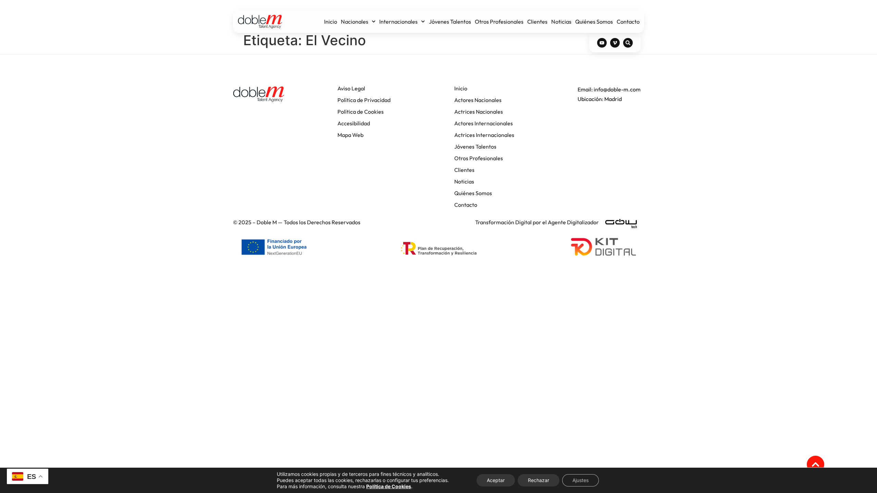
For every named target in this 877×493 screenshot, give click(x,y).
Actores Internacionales (483, 123)
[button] (815, 464)
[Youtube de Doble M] (602, 43)
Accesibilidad (353, 123)
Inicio (330, 21)
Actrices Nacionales (478, 111)
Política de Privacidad (364, 100)
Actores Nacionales (478, 100)
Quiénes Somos (594, 21)
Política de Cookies (360, 111)
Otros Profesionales (499, 21)
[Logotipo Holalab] (258, 94)
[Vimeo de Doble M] (615, 43)
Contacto (628, 21)
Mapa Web (350, 134)
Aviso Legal (351, 88)
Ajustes (580, 480)
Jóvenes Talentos (450, 21)
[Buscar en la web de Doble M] (628, 43)
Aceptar (496, 480)
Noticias (561, 21)
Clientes (537, 21)
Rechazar (538, 480)
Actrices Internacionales (484, 134)
